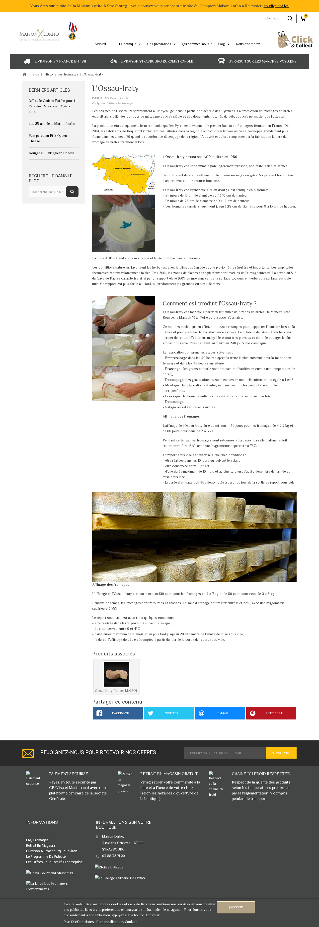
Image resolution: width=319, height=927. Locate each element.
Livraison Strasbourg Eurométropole (157, 61)
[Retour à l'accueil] (24, 74)
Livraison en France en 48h (60, 61)
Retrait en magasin (40, 846)
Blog (35, 74)
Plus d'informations (79, 922)
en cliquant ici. (276, 6)
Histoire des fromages (61, 74)
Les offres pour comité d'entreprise (54, 862)
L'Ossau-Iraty (92, 74)
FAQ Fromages (37, 840)
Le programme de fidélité (46, 856)
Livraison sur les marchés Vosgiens (262, 61)
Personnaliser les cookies (116, 922)
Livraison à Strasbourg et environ (51, 851)
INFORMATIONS (42, 822)
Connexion (273, 18)
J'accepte (236, 907)
